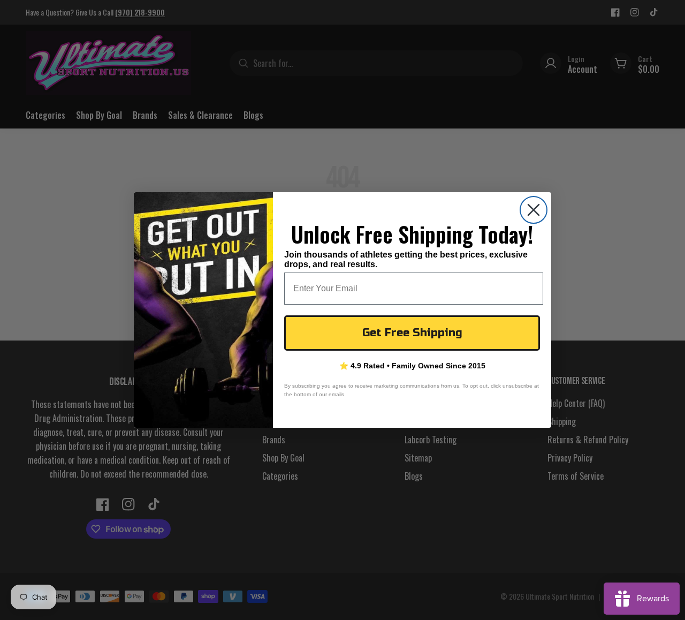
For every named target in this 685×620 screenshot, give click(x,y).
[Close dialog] (533, 209)
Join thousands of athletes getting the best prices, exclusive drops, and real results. (406, 259)
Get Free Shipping (412, 332)
